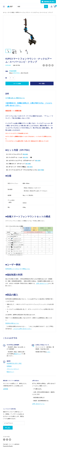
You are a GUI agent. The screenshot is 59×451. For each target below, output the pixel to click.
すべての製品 (11, 12)
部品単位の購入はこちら (12, 323)
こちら (48, 351)
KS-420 (38, 160)
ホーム (4, 12)
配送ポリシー (18, 353)
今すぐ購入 (42, 83)
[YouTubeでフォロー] (10, 439)
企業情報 (5, 389)
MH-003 (25, 154)
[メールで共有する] (52, 65)
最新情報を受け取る (49, 1)
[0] (55, 6)
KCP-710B (40, 170)
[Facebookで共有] (44, 65)
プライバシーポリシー (13, 369)
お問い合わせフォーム (42, 283)
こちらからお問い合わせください (22, 328)
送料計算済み (16, 73)
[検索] (46, 6)
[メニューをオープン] (4, 6)
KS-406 (28, 163)
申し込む (7, 427)
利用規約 (9, 366)
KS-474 (25, 157)
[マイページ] (51, 6)
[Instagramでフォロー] (7, 439)
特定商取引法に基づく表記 (14, 363)
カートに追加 (17, 83)
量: (6, 78)
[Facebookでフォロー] (4, 439)
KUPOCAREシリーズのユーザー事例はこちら (17, 268)
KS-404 (30, 166)
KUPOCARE (8, 65)
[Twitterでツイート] (49, 65)
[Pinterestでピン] (47, 65)
